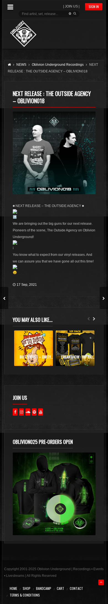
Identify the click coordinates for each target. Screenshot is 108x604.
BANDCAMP (43, 588)
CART (60, 588)
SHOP (26, 588)
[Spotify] (34, 412)
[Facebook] (15, 412)
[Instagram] (21, 412)
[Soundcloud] (27, 412)
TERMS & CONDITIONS (25, 595)
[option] (33, 348)
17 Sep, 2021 (27, 285)
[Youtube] (40, 412)
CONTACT (76, 588)
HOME (13, 588)
